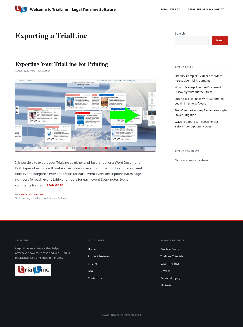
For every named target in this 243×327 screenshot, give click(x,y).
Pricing (92, 263)
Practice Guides (170, 249)
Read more (55, 185)
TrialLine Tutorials (171, 256)
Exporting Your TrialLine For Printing (61, 64)
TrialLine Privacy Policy (206, 9)
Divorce (165, 271)
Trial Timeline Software (55, 198)
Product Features (99, 256)
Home (92, 249)
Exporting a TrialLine (30, 198)
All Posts (165, 285)
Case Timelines (170, 263)
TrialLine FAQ (170, 9)
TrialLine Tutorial (32, 194)
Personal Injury (170, 278)
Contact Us (95, 278)
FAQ (90, 271)
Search (180, 33)
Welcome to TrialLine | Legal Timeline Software (73, 9)
